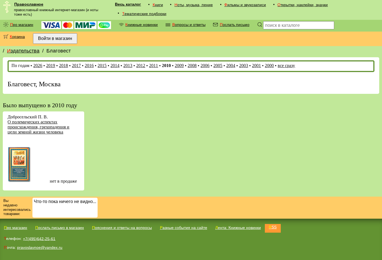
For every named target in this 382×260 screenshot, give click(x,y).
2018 (63, 65)
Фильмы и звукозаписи (245, 5)
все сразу (286, 65)
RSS (273, 227)
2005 (217, 65)
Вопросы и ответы (189, 24)
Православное (28, 4)
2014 (114, 65)
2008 (192, 65)
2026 (37, 65)
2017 (76, 65)
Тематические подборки (144, 13)
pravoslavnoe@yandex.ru (39, 247)
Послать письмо (234, 24)
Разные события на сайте (183, 227)
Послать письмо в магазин (59, 227)
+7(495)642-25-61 (39, 238)
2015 (102, 65)
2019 (50, 65)
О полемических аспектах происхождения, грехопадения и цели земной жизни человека (38, 127)
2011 (153, 65)
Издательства (23, 51)
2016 (89, 65)
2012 (140, 65)
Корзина (17, 36)
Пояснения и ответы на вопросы (122, 227)
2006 (205, 65)
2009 (179, 65)
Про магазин (21, 24)
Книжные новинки (141, 24)
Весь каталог (128, 4)
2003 (243, 65)
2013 (127, 65)
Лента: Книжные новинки (238, 227)
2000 (269, 65)
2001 (256, 65)
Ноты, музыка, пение (194, 5)
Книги (158, 5)
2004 (230, 65)
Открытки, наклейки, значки (302, 5)
